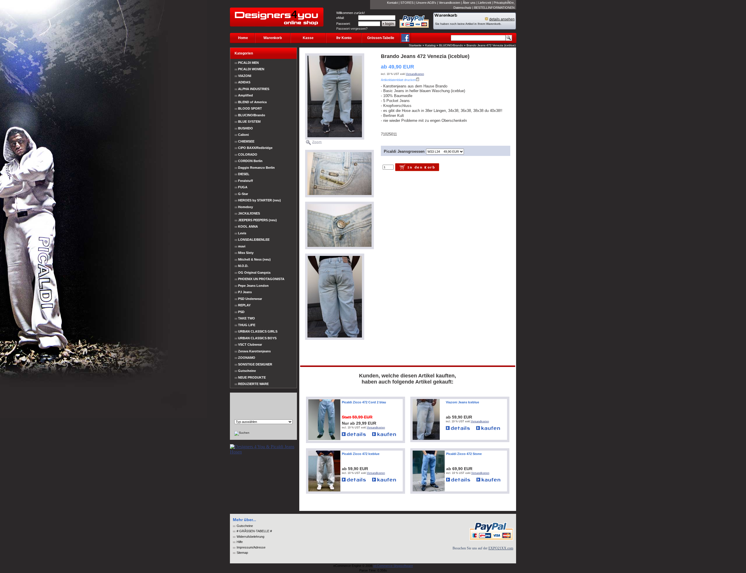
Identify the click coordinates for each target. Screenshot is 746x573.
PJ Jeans (245, 292)
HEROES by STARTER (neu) (259, 200)
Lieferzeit (484, 2)
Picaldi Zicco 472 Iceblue (360, 454)
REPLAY (244, 305)
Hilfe (240, 542)
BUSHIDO (245, 128)
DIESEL (243, 174)
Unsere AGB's (426, 2)
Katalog (430, 45)
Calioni (243, 134)
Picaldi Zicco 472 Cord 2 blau (364, 402)
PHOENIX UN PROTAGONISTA (261, 279)
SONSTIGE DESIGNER (255, 364)
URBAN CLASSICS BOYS (257, 338)
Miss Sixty (246, 252)
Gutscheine (247, 370)
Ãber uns (469, 2)
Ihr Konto (343, 38)
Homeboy (245, 207)
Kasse (308, 38)
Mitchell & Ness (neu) (254, 259)
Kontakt (392, 2)
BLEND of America (252, 102)
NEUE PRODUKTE (251, 377)
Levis (242, 233)
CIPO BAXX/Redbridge (255, 148)
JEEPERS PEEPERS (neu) (257, 220)
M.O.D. (243, 266)
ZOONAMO (246, 357)
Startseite (415, 45)
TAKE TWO (246, 318)
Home (243, 38)
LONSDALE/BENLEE (254, 239)
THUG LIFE (246, 325)
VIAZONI (244, 76)
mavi (241, 246)
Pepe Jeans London (253, 285)
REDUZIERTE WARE (253, 384)
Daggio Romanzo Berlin (256, 167)
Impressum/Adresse (251, 547)
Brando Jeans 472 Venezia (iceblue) (491, 45)
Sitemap (242, 552)
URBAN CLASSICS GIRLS (257, 331)
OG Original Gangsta (254, 272)
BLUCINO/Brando (451, 45)
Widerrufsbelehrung (250, 536)
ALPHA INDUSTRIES (253, 89)
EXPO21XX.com (500, 548)
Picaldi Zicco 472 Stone (464, 454)
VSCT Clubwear (250, 344)
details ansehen (502, 19)
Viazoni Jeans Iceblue (462, 402)
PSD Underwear (250, 298)
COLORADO (247, 154)
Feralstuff (245, 180)
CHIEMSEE (246, 141)
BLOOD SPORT (250, 108)
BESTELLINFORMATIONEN (494, 7)
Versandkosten (449, 2)
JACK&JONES (249, 213)
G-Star (243, 194)
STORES (407, 2)
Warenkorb (272, 38)
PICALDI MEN (248, 62)
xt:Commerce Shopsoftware (393, 565)
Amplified (245, 95)
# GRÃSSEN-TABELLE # (254, 531)
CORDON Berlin (250, 161)
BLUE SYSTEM (249, 121)
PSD (241, 312)
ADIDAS (244, 82)
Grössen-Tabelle (380, 38)
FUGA (242, 187)
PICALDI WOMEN (251, 69)
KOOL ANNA (248, 226)
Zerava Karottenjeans (254, 351)
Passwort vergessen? (351, 28)
